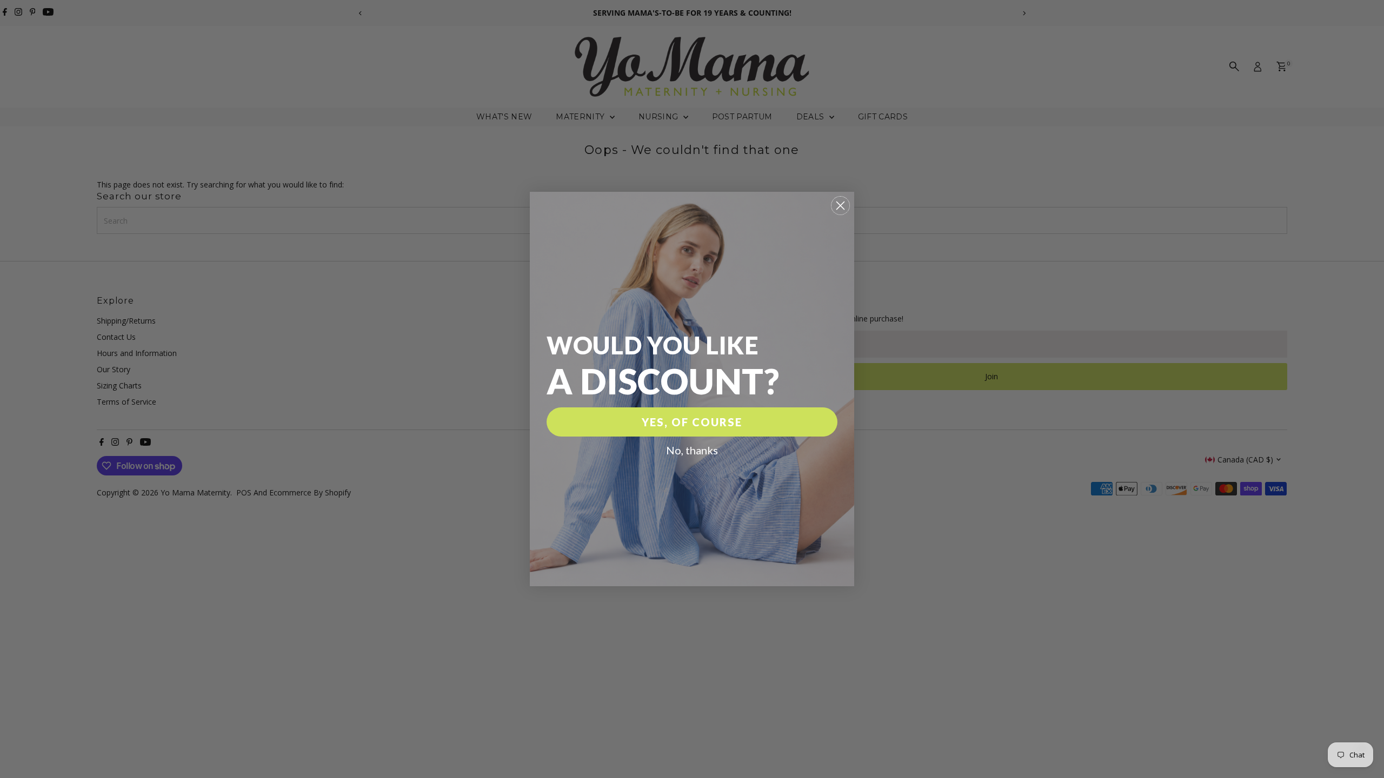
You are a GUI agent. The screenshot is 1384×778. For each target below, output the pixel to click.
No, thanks (692, 450)
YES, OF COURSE (692, 421)
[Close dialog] (840, 205)
